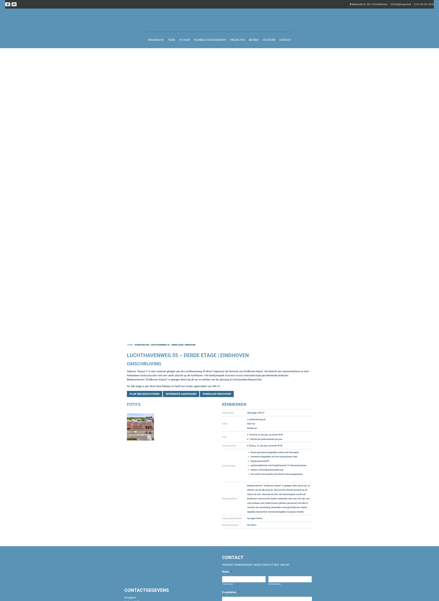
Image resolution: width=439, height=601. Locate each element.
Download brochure (217, 394)
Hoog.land (5, 9)
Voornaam (227, 584)
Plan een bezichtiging (144, 394)
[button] (33, 300)
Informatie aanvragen (181, 394)
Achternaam (275, 584)
